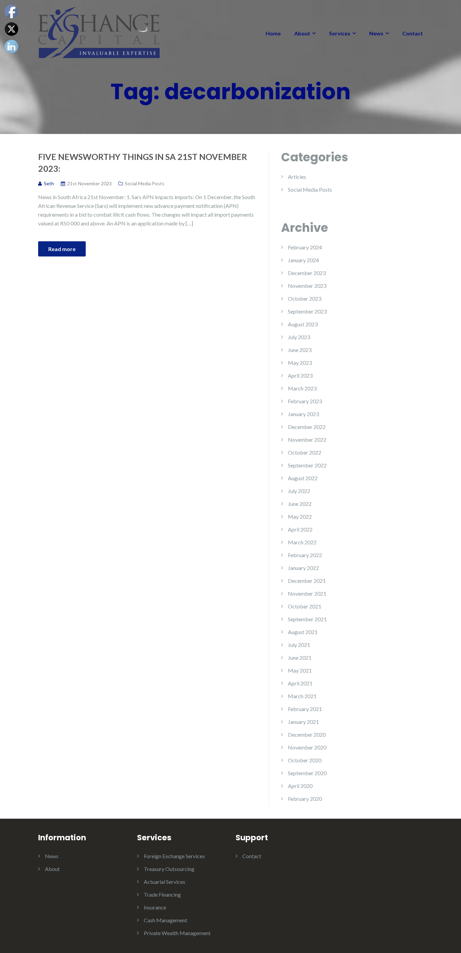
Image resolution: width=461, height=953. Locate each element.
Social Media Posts (144, 183)
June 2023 (299, 350)
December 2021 (307, 580)
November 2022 (307, 439)
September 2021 (307, 619)
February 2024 (305, 247)
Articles (297, 176)
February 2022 (305, 555)
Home (273, 33)
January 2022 (303, 568)
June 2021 (299, 657)
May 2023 (300, 362)
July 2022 (299, 491)
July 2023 (299, 337)
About (302, 33)
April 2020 (300, 786)
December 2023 (307, 273)
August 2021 (303, 632)
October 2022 (304, 452)
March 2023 (302, 388)
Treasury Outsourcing (169, 869)
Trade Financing (162, 894)
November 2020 (307, 747)
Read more (62, 249)
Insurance (155, 907)
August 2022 (303, 478)
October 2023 (304, 298)
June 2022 (299, 503)
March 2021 (302, 696)
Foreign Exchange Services (174, 856)
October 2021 (304, 606)
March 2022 (302, 542)
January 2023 (303, 414)
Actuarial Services (164, 881)
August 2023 (303, 324)
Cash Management (165, 920)
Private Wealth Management (177, 933)
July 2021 (299, 645)
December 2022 (307, 427)
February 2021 (305, 709)
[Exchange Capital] (99, 31)
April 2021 (300, 683)
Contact (412, 33)
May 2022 (300, 516)
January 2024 (303, 260)
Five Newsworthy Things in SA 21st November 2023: (142, 162)
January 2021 (303, 721)
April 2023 (300, 375)
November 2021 (307, 593)
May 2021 (300, 670)
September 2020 (307, 773)
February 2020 (305, 798)
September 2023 (307, 311)
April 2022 (300, 529)
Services (339, 33)
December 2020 (307, 734)
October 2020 (304, 760)
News (376, 33)
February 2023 (305, 401)
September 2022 (307, 465)
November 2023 (307, 285)
